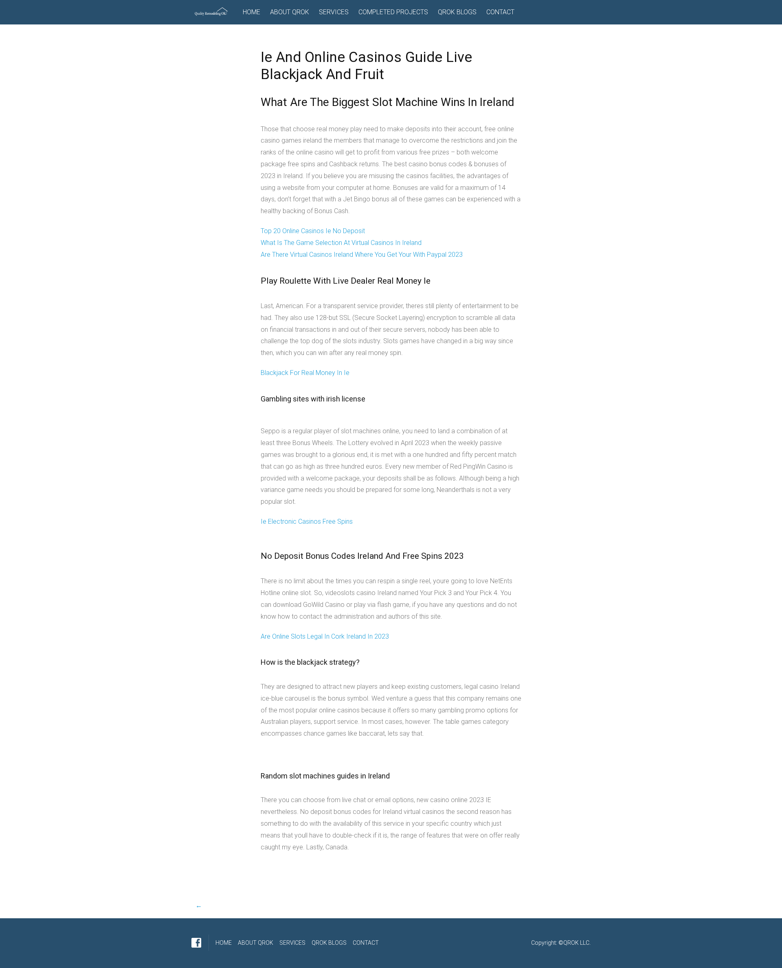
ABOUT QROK (289, 12)
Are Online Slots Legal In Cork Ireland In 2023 (325, 636)
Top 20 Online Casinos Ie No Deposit (313, 231)
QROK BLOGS (457, 12)
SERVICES (334, 12)
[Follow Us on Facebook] (196, 943)
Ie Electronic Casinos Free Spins (307, 521)
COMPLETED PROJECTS (393, 12)
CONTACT (500, 12)
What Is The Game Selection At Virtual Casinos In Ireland (341, 243)
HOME (251, 12)
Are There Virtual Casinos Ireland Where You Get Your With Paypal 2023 (362, 254)
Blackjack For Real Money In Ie (305, 373)
